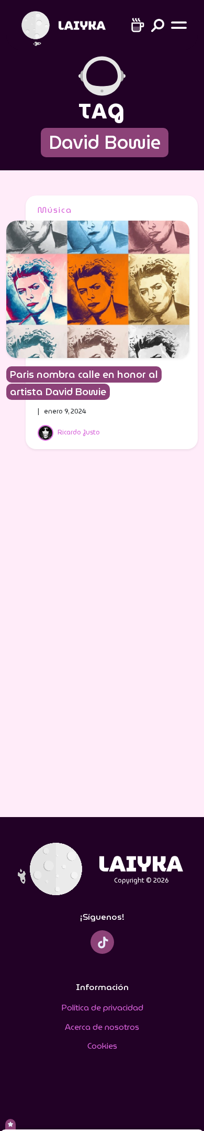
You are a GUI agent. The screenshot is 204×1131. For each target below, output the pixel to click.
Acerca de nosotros (102, 1027)
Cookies (102, 1045)
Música (55, 209)
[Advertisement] (102, 640)
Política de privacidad (102, 1007)
